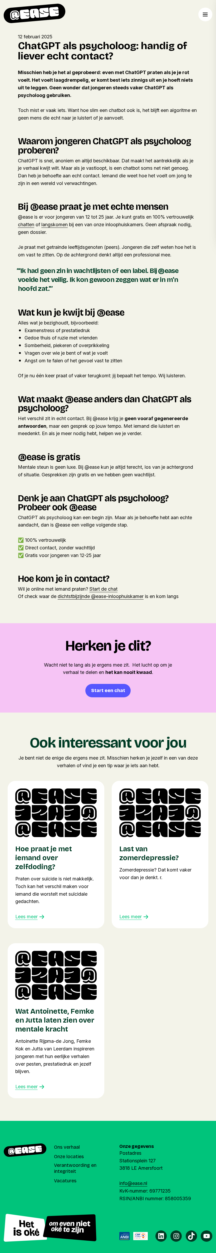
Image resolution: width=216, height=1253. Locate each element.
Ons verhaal (67, 1147)
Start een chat (108, 690)
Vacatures (65, 1181)
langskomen (54, 224)
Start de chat (103, 589)
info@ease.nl (133, 1183)
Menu (205, 15)
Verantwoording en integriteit (75, 1168)
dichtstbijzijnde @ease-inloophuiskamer (101, 596)
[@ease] (34, 13)
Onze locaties (69, 1156)
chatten (26, 224)
